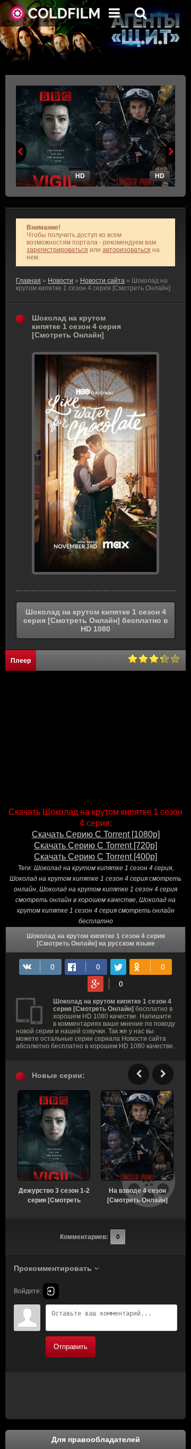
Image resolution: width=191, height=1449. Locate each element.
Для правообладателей (95, 1439)
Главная (28, 280)
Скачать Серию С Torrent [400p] (95, 856)
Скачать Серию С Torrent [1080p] (96, 834)
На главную (56, 13)
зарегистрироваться (57, 250)
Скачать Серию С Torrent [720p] (95, 845)
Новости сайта (102, 280)
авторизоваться (126, 250)
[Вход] (51, 1291)
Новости (60, 280)
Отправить (71, 1347)
